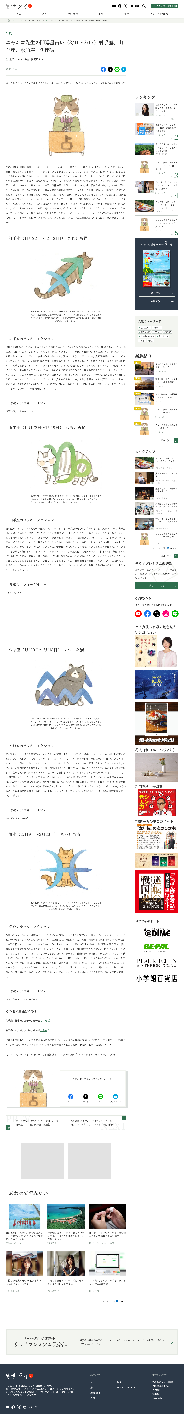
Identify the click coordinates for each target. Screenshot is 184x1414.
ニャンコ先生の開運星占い (33, 20)
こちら (43, 1020)
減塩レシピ (145, 332)
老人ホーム (163, 336)
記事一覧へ (166, 440)
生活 (126, 13)
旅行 (44, 13)
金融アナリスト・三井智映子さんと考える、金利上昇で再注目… (166, 108)
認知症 (168, 332)
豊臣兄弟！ (145, 327)
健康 (101, 13)
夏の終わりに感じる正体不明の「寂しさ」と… (166, 365)
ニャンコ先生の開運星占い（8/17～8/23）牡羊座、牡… (166, 223)
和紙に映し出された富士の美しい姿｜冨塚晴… (166, 381)
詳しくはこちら (157, 585)
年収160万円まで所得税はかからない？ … (166, 396)
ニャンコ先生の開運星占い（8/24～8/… (166, 411)
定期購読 (155, 301)
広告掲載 (156, 1390)
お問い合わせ (158, 1398)
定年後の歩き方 (147, 336)
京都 (142, 340)
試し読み (155, 293)
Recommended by (107, 1301)
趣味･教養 (72, 13)
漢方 (151, 340)
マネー (158, 332)
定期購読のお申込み (160, 1386)
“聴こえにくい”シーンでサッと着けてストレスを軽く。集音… (166, 185)
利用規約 (156, 1394)
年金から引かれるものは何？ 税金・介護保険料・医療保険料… (166, 127)
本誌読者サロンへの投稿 (162, 1381)
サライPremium (126, 1387)
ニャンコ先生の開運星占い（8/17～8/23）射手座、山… (166, 165)
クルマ (158, 327)
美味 (18, 13)
